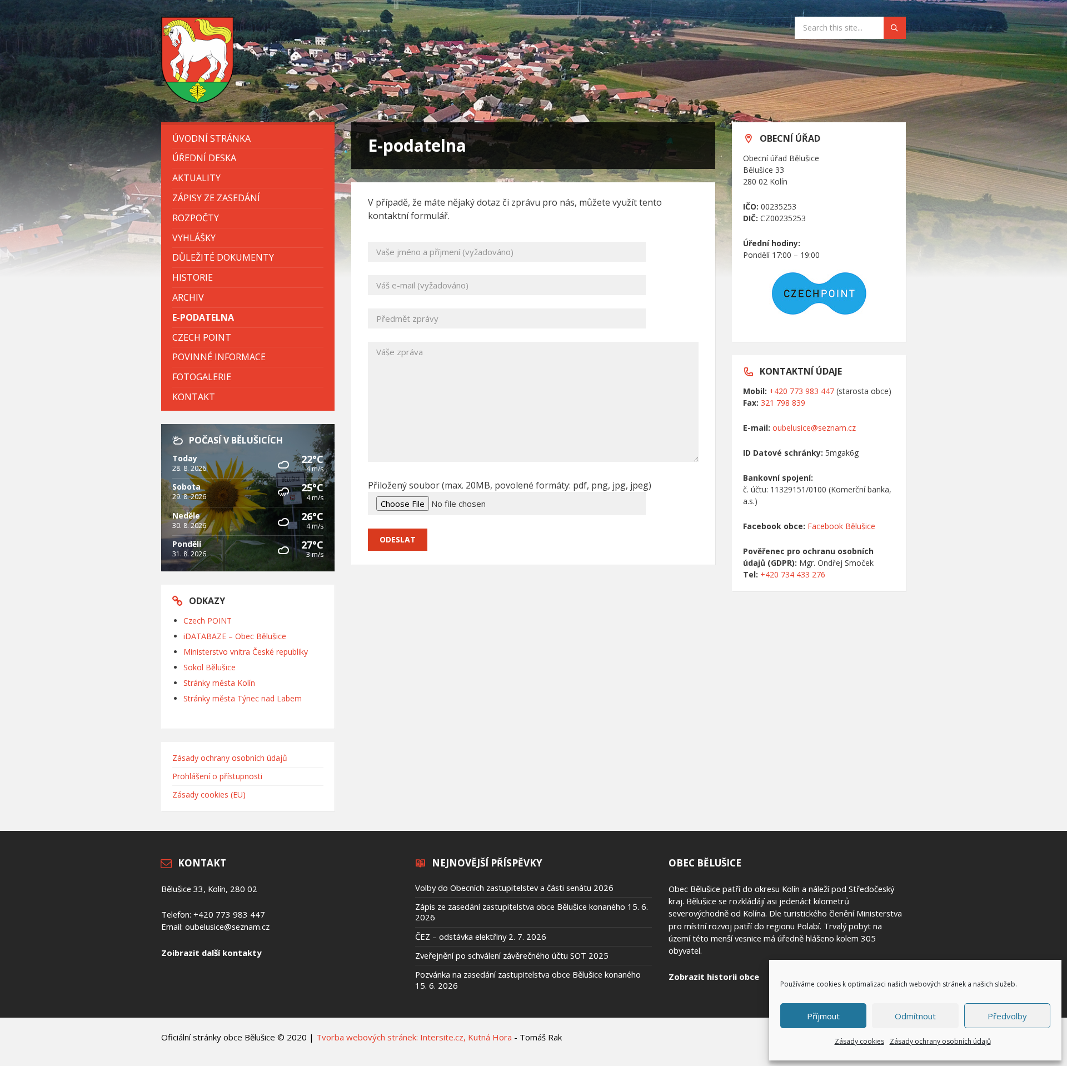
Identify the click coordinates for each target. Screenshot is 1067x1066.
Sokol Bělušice (209, 667)
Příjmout (823, 1016)
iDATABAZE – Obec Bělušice (234, 636)
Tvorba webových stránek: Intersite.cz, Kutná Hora (414, 1037)
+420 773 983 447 (801, 391)
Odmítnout (915, 1016)
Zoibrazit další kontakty (211, 952)
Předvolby (1007, 1016)
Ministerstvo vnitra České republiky (245, 651)
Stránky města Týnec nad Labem (242, 698)
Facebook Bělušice (841, 526)
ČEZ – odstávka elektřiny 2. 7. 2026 (480, 936)
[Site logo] (197, 100)
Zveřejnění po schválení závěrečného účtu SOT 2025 (512, 955)
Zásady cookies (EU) (209, 794)
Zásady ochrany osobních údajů (940, 1041)
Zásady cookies (859, 1041)
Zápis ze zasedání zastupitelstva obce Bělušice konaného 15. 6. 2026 (531, 912)
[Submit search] (895, 28)
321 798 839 (783, 402)
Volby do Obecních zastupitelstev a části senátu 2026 (514, 887)
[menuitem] (247, 138)
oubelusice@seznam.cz (814, 427)
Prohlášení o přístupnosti (217, 776)
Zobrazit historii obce (714, 976)
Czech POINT (207, 620)
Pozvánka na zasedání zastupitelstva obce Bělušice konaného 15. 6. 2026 (528, 979)
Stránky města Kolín (219, 683)
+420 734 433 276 (792, 574)
